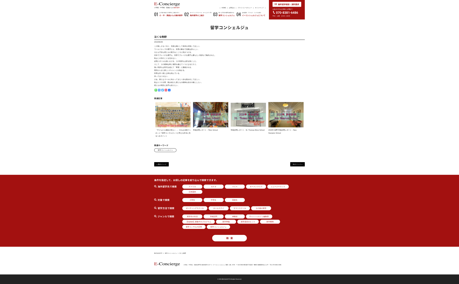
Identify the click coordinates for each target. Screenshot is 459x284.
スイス (235, 187)
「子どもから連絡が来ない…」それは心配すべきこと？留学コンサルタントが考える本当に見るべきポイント (173, 133)
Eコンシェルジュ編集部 (259, 216)
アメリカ (192, 187)
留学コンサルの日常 (194, 227)
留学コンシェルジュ (165, 150)
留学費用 (270, 222)
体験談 (235, 216)
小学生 (192, 200)
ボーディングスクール (195, 208)
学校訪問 (213, 216)
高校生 (235, 200)
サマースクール (240, 208)
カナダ (213, 187)
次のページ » (297, 164)
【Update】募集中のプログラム (198, 222)
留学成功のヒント (248, 222)
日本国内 (192, 192)
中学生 (213, 200)
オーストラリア (256, 187)
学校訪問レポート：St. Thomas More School (248, 130)
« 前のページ (161, 164)
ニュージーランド (278, 187)
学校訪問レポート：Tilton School (205, 130)
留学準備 (226, 222)
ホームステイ (218, 208)
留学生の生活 (192, 216)
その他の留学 (261, 208)
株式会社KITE (158, 253)
